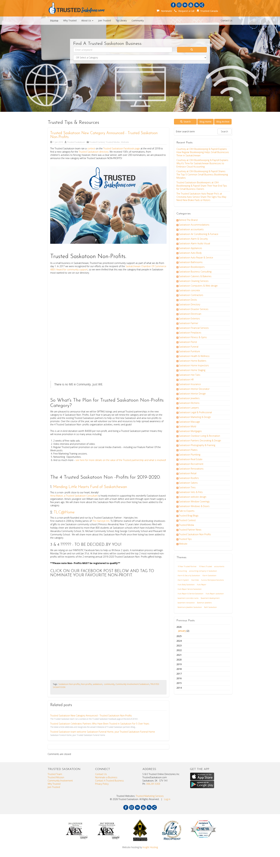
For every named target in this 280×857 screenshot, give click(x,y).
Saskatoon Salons (188, 482)
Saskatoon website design (192, 496)
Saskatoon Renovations (191, 468)
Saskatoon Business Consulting (195, 271)
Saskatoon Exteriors (189, 318)
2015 (179, 683)
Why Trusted (69, 20)
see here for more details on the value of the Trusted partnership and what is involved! (121, 460)
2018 (179, 668)
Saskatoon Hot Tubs (189, 374)
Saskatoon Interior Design (192, 393)
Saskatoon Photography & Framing (197, 445)
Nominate (166, 10)
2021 (179, 654)
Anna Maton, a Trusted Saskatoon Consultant (74, 495)
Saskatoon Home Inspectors (194, 365)
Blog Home (205, 121)
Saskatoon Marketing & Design (195, 417)
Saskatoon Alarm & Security (193, 238)
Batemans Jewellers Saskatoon (190, 607)
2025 (179, 636)
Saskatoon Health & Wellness (194, 356)
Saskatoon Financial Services (194, 327)
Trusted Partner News (190, 529)
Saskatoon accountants (191, 229)
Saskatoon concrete (189, 290)
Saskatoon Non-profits (69, 684)
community (109, 684)
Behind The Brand (188, 219)
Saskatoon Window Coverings (194, 501)
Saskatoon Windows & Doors (194, 506)
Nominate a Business (106, 777)
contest (91, 148)
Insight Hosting (150, 847)
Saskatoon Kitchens (189, 402)
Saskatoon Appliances (190, 248)
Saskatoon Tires (187, 487)
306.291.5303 (153, 783)
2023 (179, 645)
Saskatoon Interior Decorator (194, 388)
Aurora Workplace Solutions (212, 580)
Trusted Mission (56, 777)
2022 (179, 650)
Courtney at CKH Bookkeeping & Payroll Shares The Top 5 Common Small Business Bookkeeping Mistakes (202, 174)
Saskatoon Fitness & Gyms (193, 337)
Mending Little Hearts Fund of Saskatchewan (90, 487)
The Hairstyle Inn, (101, 520)
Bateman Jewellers (204, 602)
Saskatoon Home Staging (192, 370)
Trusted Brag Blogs (188, 515)
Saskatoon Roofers (189, 478)
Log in (167, 799)
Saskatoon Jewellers (189, 398)
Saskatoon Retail (187, 473)
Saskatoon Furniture (189, 351)
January (182, 630)
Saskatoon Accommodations (194, 224)
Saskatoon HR (186, 379)
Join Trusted (104, 20)
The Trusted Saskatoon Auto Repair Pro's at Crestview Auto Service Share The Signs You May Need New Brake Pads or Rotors (201, 197)
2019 (179, 664)
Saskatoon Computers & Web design (198, 285)
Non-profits (86, 684)
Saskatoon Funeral (188, 346)
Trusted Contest (97, 142)
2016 (179, 678)
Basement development (210, 598)
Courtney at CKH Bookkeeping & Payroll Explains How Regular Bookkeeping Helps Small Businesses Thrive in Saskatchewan (202, 152)
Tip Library (121, 20)
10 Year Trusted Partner (187, 566)
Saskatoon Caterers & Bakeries (195, 276)
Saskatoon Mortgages (190, 431)
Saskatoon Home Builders (192, 360)
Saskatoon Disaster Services (193, 309)
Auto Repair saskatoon (215, 593)
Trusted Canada (208, 10)
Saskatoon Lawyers (189, 407)
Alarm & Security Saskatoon (189, 575)
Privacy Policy (102, 783)
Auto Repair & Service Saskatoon (190, 593)
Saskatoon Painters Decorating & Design (200, 440)
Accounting (182, 571)
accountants (219, 566)
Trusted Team (55, 774)
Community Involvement (60, 780)
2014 (179, 687)
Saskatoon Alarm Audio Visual (194, 243)
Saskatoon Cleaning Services (194, 280)
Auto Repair (201, 584)
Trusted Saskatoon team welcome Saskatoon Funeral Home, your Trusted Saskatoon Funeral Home (102, 731)
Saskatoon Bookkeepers (192, 266)
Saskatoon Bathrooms (191, 262)
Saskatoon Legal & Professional (195, 412)
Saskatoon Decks (188, 299)
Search (187, 121)
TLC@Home (64, 512)
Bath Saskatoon (210, 607)
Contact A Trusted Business (109, 780)
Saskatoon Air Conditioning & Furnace (198, 234)
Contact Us (226, 20)
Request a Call (185, 10)
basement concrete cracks (188, 598)
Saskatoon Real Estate (190, 459)
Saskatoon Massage (189, 421)
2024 (179, 640)
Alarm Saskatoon (209, 575)
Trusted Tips (185, 539)
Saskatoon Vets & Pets (191, 492)
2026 (182, 628)
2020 (179, 659)
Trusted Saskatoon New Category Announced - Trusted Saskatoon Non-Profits (91, 715)
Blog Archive (222, 121)
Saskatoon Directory (189, 304)
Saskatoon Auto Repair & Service (196, 257)
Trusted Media (113, 142)
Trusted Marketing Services (150, 795)
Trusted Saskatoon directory (93, 151)
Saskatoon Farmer (188, 323)
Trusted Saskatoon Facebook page (121, 148)
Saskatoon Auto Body (190, 252)
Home (54, 20)
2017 (179, 673)
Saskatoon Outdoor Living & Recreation (199, 435)
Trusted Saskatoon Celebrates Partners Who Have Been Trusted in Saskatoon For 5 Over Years (99, 723)
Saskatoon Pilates (188, 449)
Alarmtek (195, 580)
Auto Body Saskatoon (186, 584)
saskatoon (97, 684)
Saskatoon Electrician (190, 313)
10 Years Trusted (205, 566)
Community (138, 20)
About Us (86, 20)
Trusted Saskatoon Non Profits (195, 534)
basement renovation (186, 602)
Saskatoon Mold (187, 426)
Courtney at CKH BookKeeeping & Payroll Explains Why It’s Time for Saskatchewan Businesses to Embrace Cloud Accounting (202, 163)
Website (125, 142)
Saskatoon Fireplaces (190, 332)
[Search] (192, 49)
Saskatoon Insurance (190, 384)
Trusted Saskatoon (76, 142)
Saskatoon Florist (188, 341)
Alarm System (183, 580)
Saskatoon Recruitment (191, 463)
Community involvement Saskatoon (132, 684)
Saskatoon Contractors (191, 295)
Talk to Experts (186, 510)
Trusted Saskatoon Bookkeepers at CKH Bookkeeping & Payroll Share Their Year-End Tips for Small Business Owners (201, 185)
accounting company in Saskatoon (203, 571)
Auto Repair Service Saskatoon (190, 589)
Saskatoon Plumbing (189, 454)
